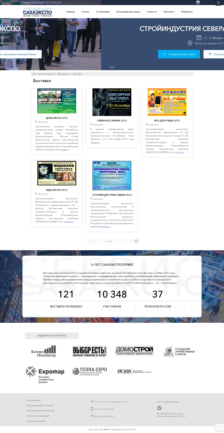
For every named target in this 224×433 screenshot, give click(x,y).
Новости (152, 11)
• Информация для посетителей (40, 410)
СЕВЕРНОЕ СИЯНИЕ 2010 (112, 120)
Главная (70, 11)
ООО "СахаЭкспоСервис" (43, 74)
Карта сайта (178, 413)
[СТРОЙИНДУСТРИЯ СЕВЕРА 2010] (112, 175)
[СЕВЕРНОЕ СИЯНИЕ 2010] (112, 102)
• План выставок (33, 400)
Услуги (85, 11)
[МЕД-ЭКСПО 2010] (56, 173)
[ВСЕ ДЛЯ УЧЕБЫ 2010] (167, 102)
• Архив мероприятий (36, 421)
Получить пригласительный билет (136, 54)
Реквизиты (187, 11)
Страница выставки (80, 54)
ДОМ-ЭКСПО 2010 (57, 118)
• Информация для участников (39, 405)
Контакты (169, 11)
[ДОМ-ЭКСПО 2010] (56, 100)
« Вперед (108, 241)
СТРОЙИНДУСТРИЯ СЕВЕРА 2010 (112, 195)
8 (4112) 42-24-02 (53, 2)
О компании (103, 11)
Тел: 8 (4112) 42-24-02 (104, 409)
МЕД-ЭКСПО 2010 (56, 190)
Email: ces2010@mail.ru (104, 416)
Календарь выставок (128, 11)
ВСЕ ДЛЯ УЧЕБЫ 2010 (167, 120)
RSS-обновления (164, 413)
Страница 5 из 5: (93, 241)
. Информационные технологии (117, 429)
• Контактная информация (37, 416)
